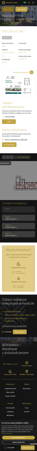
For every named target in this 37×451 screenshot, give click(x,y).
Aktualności (10, 415)
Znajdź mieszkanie (10, 388)
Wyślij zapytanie (20, 332)
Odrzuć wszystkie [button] (18, 442)
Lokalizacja (10, 412)
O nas (27, 408)
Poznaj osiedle (10, 408)
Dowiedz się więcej (6, 433)
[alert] (18, 435)
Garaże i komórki (10, 396)
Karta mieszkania (9, 144)
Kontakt (26, 412)
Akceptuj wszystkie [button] (18, 437)
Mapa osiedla (21, 9)
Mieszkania (8, 9)
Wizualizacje (26, 388)
